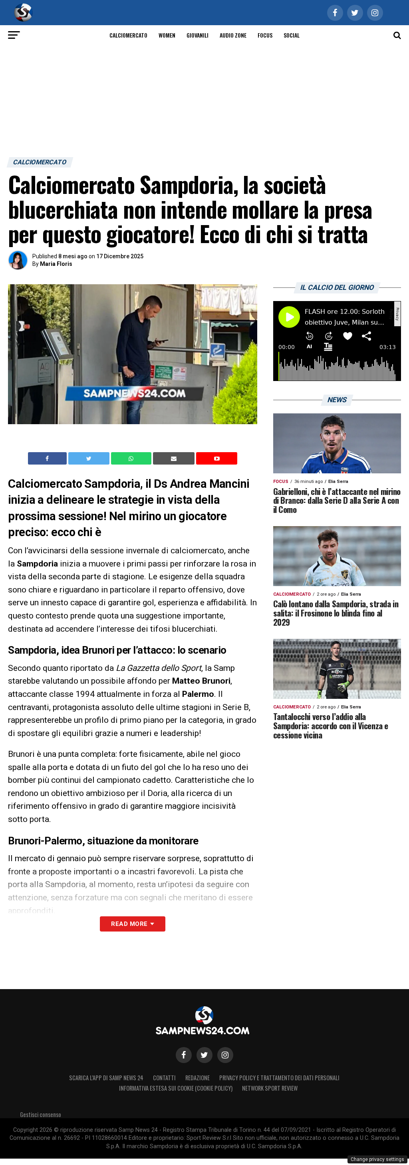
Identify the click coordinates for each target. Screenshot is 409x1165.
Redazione (197, 1077)
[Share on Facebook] (48, 458)
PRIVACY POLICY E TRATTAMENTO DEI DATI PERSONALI (279, 1077)
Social (292, 35)
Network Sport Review (270, 1088)
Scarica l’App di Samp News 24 (106, 1077)
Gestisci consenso (40, 1114)
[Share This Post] (132, 458)
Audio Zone (233, 35)
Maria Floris (56, 264)
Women (167, 35)
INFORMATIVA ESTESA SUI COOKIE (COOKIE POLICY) (175, 1088)
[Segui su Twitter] (204, 1055)
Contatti (164, 1077)
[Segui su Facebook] (184, 1055)
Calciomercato (128, 35)
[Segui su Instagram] (225, 1055)
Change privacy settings (377, 1159)
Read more (129, 924)
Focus (265, 35)
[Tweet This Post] (89, 458)
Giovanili (197, 35)
